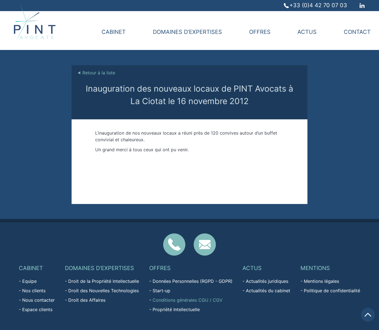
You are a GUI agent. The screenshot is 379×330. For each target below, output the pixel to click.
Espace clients (37, 309)
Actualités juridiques (267, 281)
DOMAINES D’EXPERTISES (187, 32)
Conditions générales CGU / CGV (188, 300)
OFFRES (260, 32)
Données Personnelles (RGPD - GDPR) (193, 281)
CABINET (114, 32)
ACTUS (307, 32)
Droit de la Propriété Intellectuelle (103, 281)
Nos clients (34, 290)
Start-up (161, 290)
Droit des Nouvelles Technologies (103, 290)
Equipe (29, 281)
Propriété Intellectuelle (176, 309)
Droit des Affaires (86, 300)
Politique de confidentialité (332, 290)
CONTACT (357, 32)
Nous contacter (38, 300)
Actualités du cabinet (268, 290)
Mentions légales (321, 281)
